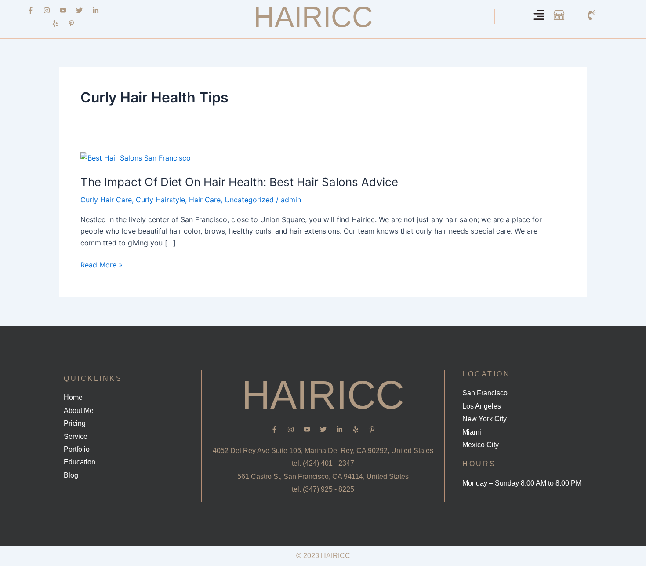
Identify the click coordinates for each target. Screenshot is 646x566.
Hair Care (205, 199)
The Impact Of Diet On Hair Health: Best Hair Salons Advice (239, 182)
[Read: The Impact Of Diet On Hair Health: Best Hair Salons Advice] (135, 157)
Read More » (101, 264)
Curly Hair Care (106, 199)
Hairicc (313, 16)
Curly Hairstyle (160, 199)
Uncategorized (249, 199)
